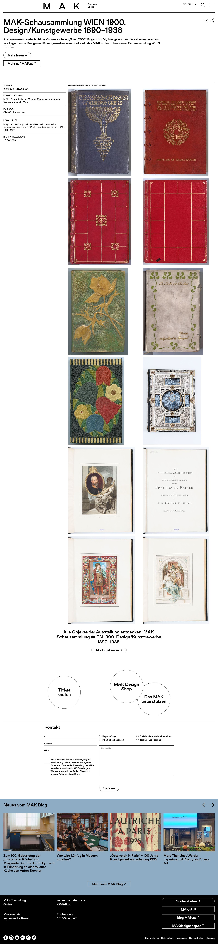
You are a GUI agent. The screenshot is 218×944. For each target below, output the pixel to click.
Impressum (181, 938)
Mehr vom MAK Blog (107, 884)
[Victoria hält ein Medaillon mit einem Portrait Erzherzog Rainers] (104, 490)
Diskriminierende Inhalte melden (155, 736)
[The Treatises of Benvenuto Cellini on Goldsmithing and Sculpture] (179, 132)
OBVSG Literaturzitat (14, 112)
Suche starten (186, 901)
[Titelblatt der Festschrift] (179, 490)
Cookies (210, 938)
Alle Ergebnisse (107, 650)
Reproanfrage (109, 736)
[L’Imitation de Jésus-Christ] (104, 311)
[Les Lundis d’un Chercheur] (179, 311)
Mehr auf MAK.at (20, 63)
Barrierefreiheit (196, 938)
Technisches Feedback (151, 740)
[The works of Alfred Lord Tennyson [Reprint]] (104, 221)
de (184, 4)
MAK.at (186, 909)
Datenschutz (167, 938)
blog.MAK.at (186, 917)
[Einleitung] (179, 580)
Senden (109, 788)
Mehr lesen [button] (15, 55)
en (189, 4)
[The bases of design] (104, 132)
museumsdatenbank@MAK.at (71, 902)
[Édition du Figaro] (179, 221)
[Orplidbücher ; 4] (104, 401)
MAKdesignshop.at (186, 925)
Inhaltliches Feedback (113, 740)
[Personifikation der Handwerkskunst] (104, 580)
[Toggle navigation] (212, 5)
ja (194, 4)
